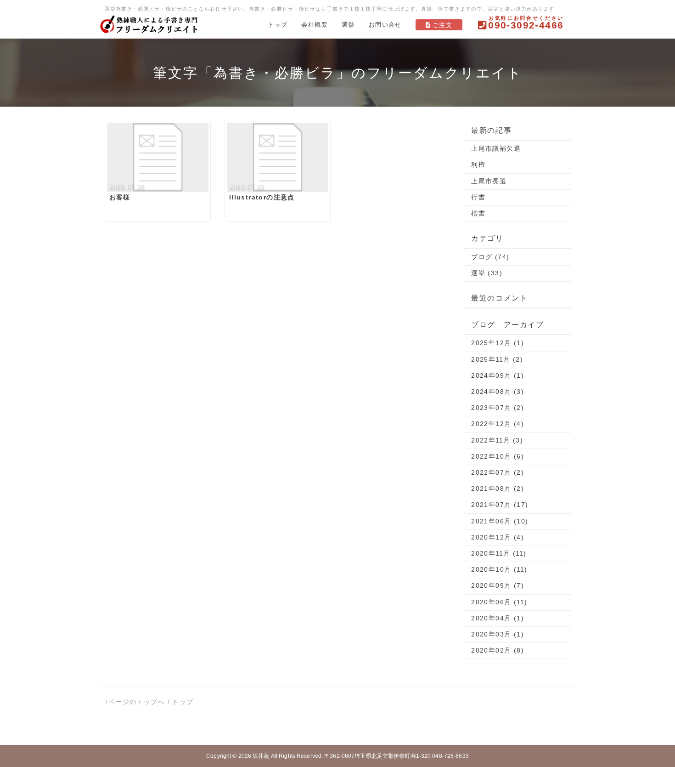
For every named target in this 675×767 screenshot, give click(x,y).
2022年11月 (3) (497, 440)
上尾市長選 (488, 181)
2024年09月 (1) (497, 375)
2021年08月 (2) (497, 488)
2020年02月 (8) (497, 650)
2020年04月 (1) (497, 618)
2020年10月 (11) (499, 569)
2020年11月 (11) (498, 553)
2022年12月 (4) (497, 423)
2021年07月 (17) (499, 504)
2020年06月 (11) (499, 602)
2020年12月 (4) (497, 537)
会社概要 (314, 24)
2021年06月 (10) (499, 521)
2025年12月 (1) (497, 343)
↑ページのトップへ (135, 701)
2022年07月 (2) (497, 472)
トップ (277, 24)
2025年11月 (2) (497, 359)
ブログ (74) (490, 257)
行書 (478, 197)
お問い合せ (385, 24)
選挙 (348, 24)
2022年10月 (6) (497, 456)
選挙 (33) (486, 273)
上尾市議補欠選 (496, 148)
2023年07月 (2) (497, 407)
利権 (478, 164)
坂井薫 (261, 756)
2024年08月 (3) (497, 391)
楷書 (478, 213)
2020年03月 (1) (497, 634)
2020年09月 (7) (497, 585)
